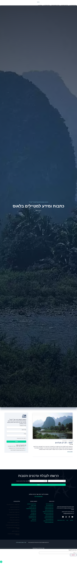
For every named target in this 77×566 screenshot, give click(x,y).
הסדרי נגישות (23, 542)
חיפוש (73, 555)
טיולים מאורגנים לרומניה (49, 522)
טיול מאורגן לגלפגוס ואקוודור (31, 508)
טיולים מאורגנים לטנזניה (49, 508)
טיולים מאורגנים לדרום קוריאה (48, 511)
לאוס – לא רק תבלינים (64, 443)
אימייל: (25, 433)
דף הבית (39, 210)
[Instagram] (66, 516)
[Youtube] (72, 516)
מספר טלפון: (24, 429)
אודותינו (71, 520)
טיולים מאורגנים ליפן (49, 505)
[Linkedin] (62, 516)
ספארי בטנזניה (33, 505)
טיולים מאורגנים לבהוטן (49, 510)
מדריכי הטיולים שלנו (60, 520)
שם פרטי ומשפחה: (23, 425)
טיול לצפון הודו (33, 513)
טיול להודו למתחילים (32, 507)
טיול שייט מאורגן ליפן (32, 516)
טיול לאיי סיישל (33, 510)
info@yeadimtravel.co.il (68, 513)
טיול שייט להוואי (33, 520)
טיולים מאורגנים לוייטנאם (49, 517)
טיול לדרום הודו (33, 511)
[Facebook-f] (69, 516)
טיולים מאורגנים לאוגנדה (49, 507)
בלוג (67, 520)
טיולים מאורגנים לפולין (49, 519)
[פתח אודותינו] (38, 5)
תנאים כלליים (18, 542)
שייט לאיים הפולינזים (32, 517)
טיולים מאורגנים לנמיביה (49, 516)
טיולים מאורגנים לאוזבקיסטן (48, 520)
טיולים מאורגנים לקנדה (49, 514)
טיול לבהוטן (34, 519)
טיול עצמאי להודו (33, 514)
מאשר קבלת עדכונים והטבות (21, 438)
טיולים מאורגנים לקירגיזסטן (48, 513)
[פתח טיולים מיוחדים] (43, 5)
